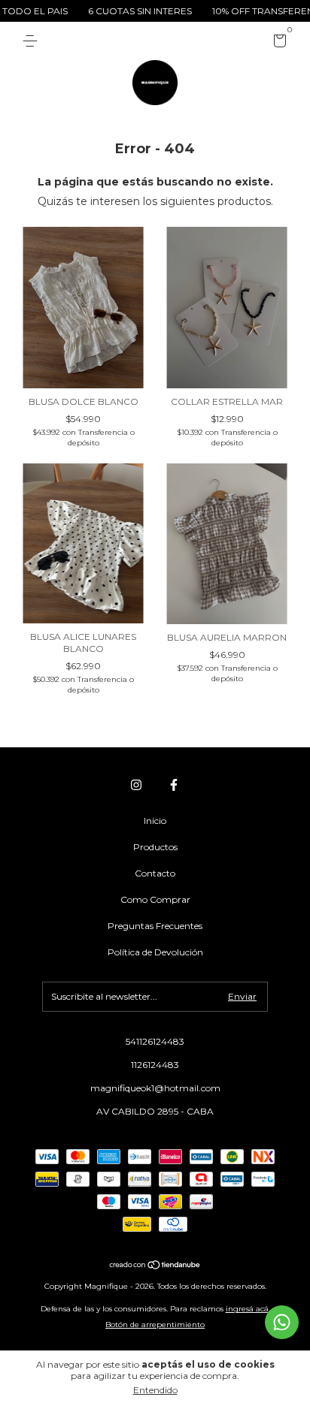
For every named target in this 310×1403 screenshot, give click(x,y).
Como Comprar (155, 899)
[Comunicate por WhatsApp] (282, 1322)
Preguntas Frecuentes (155, 925)
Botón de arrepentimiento (155, 1324)
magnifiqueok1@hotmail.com (155, 1088)
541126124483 (155, 1041)
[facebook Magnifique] (174, 785)
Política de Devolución (155, 952)
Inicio (155, 820)
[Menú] (33, 41)
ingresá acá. (248, 1309)
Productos (155, 846)
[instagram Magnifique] (136, 785)
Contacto (155, 873)
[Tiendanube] (155, 1265)
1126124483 (155, 1064)
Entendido (155, 1389)
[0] (277, 43)
